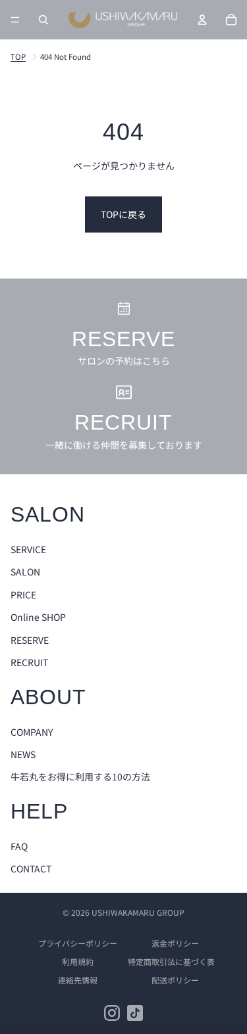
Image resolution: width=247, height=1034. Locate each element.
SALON (25, 571)
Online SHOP (38, 616)
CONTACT (31, 868)
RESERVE (30, 639)
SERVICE (28, 549)
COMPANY (32, 731)
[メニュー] (15, 20)
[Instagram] (112, 1013)
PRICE (23, 594)
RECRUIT (29, 662)
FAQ (19, 846)
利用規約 (78, 961)
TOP (18, 57)
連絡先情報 (77, 979)
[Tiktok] (135, 1013)
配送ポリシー (175, 979)
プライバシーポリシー (77, 943)
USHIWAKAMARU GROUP (138, 912)
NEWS (23, 754)
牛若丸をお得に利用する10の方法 (80, 776)
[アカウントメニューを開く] (202, 19)
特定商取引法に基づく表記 (175, 961)
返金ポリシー (175, 943)
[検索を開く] (43, 19)
